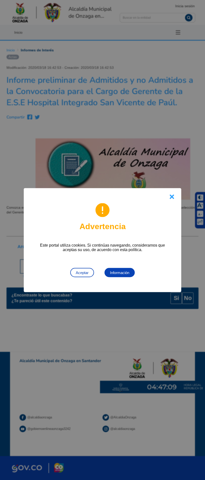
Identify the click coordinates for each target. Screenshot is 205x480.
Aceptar (82, 272)
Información (119, 272)
